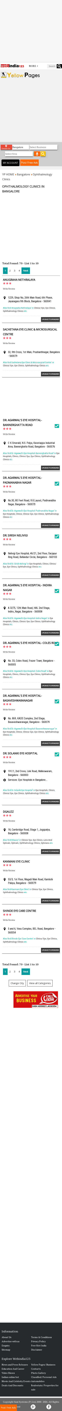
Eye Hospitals (9, 514)
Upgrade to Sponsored (50, 319)
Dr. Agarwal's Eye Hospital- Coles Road (31, 643)
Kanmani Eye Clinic (16, 861)
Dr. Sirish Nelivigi (15, 535)
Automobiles (37, 1381)
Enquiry (6, 1345)
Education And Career (13, 1368)
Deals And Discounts (12, 1385)
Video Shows (8, 1372)
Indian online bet (10, 1377)
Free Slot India (38, 1345)
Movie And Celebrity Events (16, 1381)
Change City (17, 983)
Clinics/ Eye (39, 308)
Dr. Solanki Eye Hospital (20, 753)
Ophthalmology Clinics (13, 311)
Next (25, 270)
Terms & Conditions (41, 1337)
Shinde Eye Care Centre (19, 911)
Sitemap (6, 1349)
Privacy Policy (38, 1341)
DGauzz (8, 811)
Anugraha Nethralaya (19, 280)
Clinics (15, 456)
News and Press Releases (15, 1364)
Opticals (15, 843)
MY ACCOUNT (10, 162)
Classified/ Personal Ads (44, 1377)
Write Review (9, 288)
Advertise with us (11, 1341)
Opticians (45, 843)
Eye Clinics (50, 308)
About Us (6, 1337)
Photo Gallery (38, 1372)
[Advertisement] (31, 31)
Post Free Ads (29, 162)
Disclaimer (36, 1349)
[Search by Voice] (37, 153)
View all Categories (40, 983)
